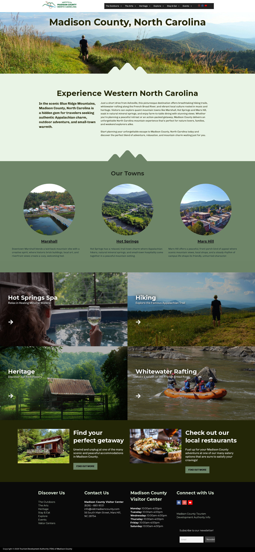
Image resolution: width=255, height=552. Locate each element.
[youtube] (206, 5)
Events (42, 519)
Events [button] (186, 6)
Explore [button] (157, 6)
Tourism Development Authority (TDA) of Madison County (46, 549)
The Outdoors (46, 502)
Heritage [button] (143, 6)
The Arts (43, 505)
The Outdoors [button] (112, 6)
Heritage (43, 509)
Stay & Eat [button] (172, 6)
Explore (43, 516)
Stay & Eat (44, 512)
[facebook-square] (179, 502)
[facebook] (202, 5)
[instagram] (199, 5)
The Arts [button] (129, 6)
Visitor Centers (46, 523)
